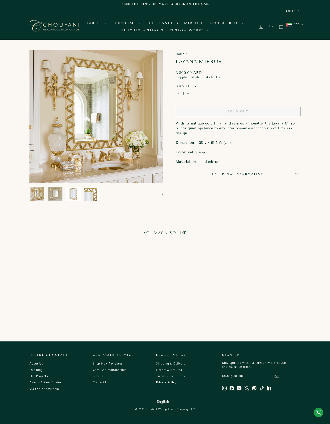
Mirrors (194, 23)
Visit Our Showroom (44, 389)
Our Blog (36, 370)
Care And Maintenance (110, 370)
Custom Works (187, 30)
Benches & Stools (142, 30)
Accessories (224, 23)
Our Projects (38, 376)
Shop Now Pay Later (107, 363)
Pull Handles (162, 23)
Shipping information (238, 173)
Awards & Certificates (45, 382)
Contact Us (101, 382)
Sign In (98, 376)
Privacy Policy (166, 382)
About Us (36, 363)
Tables (95, 23)
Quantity (186, 86)
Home (180, 54)
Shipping (182, 77)
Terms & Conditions (170, 376)
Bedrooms (125, 23)
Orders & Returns (169, 370)
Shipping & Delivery (170, 363)
